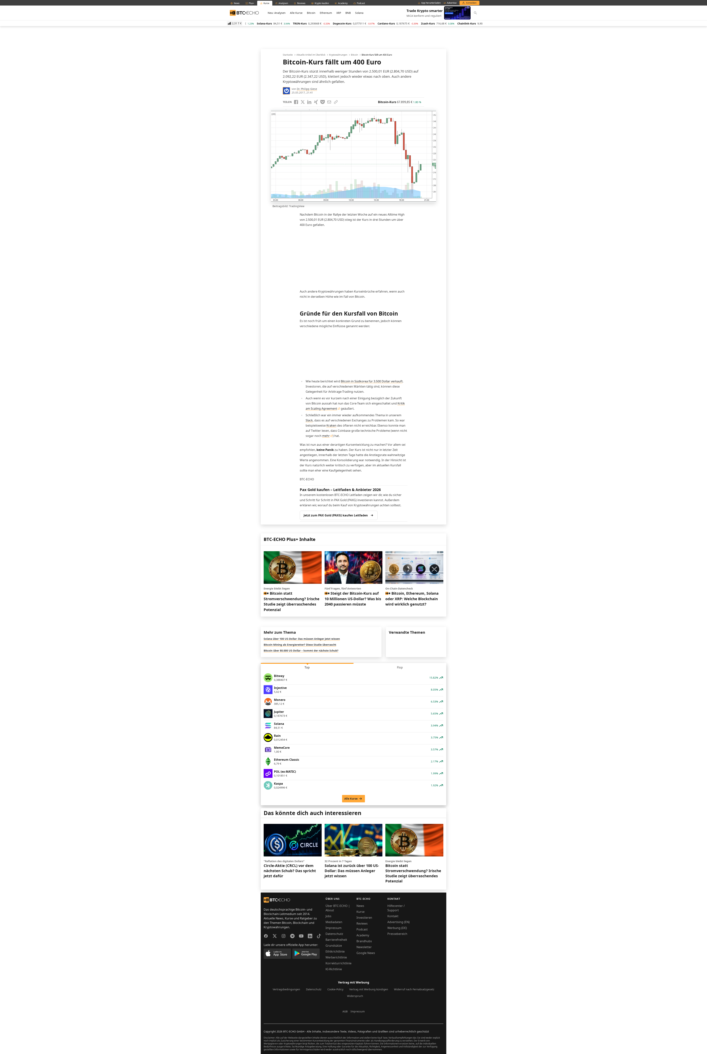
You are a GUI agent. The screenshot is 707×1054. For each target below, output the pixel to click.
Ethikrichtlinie (335, 951)
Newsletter (364, 947)
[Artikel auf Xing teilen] (316, 102)
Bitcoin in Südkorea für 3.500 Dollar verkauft (372, 381)
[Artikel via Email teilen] (329, 102)
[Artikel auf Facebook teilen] (296, 102)
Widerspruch (355, 996)
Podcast (362, 929)
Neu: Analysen (277, 13)
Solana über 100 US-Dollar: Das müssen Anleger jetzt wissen (302, 639)
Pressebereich (397, 934)
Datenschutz (334, 934)
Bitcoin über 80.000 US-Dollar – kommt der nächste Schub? (301, 650)
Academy (362, 935)
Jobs (328, 916)
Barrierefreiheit (336, 940)
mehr (326, 436)
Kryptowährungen (338, 54)
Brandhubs (364, 941)
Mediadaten (334, 922)
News (360, 906)
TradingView (296, 206)
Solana (359, 13)
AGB (345, 1011)
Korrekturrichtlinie (338, 963)
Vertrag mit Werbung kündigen (368, 989)
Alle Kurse (296, 13)
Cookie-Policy (335, 989)
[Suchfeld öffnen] (475, 13)
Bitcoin (311, 13)
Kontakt (392, 916)
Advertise (452, 2)
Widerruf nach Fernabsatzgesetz (414, 989)
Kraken (331, 425)
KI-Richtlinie (334, 969)
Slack (309, 420)
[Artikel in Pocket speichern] (322, 102)
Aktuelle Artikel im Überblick (310, 54)
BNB (348, 13)
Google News (365, 953)
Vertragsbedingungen (286, 989)
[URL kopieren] (336, 102)
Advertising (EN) (398, 922)
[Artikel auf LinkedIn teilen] (309, 102)
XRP (338, 13)
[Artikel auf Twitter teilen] (302, 102)
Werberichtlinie (336, 957)
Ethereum (326, 13)
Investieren (364, 918)
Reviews (362, 923)
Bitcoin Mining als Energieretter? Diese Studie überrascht (300, 644)
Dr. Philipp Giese (307, 89)
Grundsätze (334, 946)
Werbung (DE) (397, 928)
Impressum (334, 928)
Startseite (288, 54)
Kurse (360, 912)
